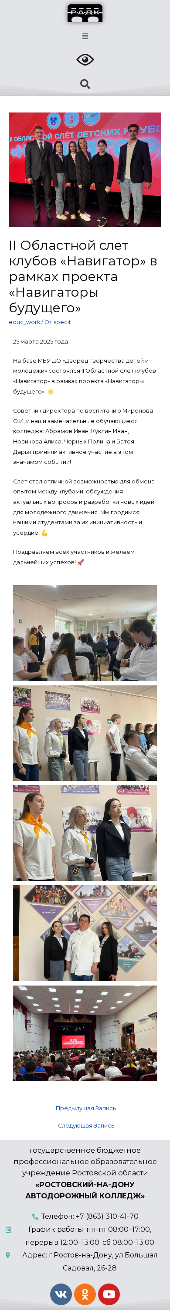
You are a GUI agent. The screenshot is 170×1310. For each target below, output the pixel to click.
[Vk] (61, 1294)
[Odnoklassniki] (85, 1294)
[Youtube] (109, 1294)
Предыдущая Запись (86, 1108)
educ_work (24, 322)
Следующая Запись (86, 1125)
